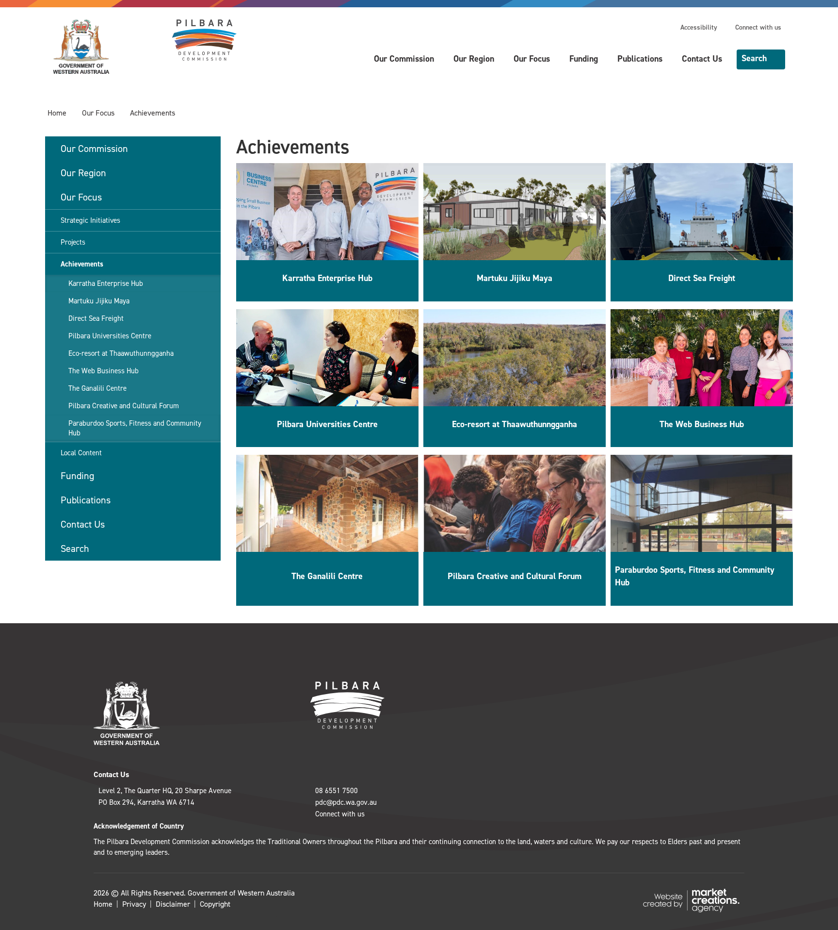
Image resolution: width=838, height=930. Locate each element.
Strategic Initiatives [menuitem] (90, 220)
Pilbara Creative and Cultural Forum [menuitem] (123, 406)
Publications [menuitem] (86, 500)
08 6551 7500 (336, 791)
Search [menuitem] (75, 548)
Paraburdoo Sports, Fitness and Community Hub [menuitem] (134, 428)
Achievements (152, 113)
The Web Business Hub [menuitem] (103, 371)
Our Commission (404, 59)
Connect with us (758, 27)
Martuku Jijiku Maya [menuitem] (98, 301)
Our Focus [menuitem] (81, 197)
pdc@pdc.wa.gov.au (346, 802)
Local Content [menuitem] (81, 453)
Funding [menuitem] (77, 475)
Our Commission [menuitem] (94, 148)
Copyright (215, 904)
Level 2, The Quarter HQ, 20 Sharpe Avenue (164, 791)
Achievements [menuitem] (82, 264)
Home (57, 113)
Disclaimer (173, 904)
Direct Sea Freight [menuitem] (96, 318)
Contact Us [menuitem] (83, 524)
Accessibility (698, 27)
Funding (583, 59)
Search (754, 58)
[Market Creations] (693, 900)
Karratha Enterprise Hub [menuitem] (105, 283)
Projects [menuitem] (73, 242)
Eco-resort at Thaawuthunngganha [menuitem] (121, 353)
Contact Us (702, 59)
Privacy (134, 904)
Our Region (473, 59)
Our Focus (532, 59)
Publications (639, 59)
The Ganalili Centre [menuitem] (97, 388)
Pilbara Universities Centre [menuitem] (109, 336)
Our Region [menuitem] (83, 172)
